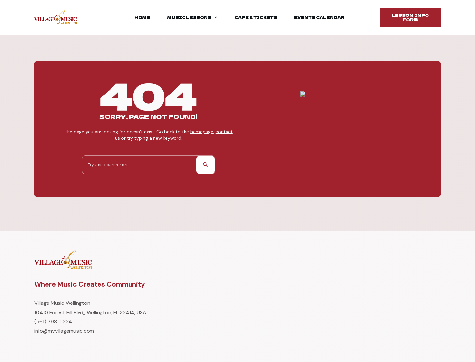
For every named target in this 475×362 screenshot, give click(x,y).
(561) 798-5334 (53, 321)
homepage (201, 131)
